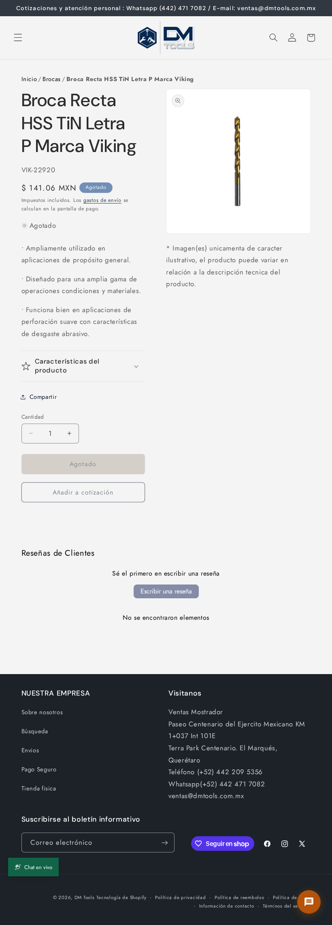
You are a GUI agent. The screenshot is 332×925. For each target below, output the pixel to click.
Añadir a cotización (83, 492)
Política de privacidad (180, 897)
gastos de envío (102, 200)
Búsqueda (34, 731)
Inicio (29, 79)
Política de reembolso (239, 897)
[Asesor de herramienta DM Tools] (309, 902)
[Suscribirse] (164, 842)
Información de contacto (226, 906)
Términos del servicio (287, 906)
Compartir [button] (43, 396)
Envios (30, 750)
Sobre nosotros (42, 712)
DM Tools (84, 897)
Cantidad (32, 417)
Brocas (52, 79)
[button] (18, 37)
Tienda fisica (38, 788)
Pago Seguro (39, 769)
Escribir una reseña (166, 591)
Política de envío (292, 897)
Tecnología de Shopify (121, 897)
